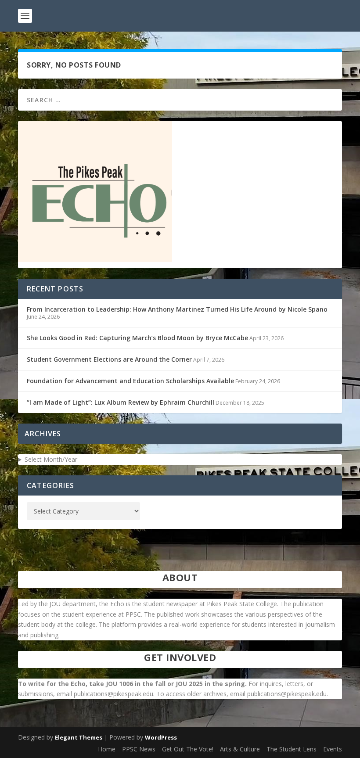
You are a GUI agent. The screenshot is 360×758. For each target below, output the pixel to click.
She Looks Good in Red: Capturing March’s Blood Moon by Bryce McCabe (137, 338)
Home (106, 749)
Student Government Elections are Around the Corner (109, 359)
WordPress (161, 737)
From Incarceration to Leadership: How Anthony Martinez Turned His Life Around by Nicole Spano (177, 309)
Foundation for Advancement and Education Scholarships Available (130, 381)
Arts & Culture (240, 749)
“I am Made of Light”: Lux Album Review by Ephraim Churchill (120, 402)
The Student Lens (291, 749)
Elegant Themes (78, 737)
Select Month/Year (51, 459)
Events (332, 749)
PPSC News (138, 749)
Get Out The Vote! (187, 749)
